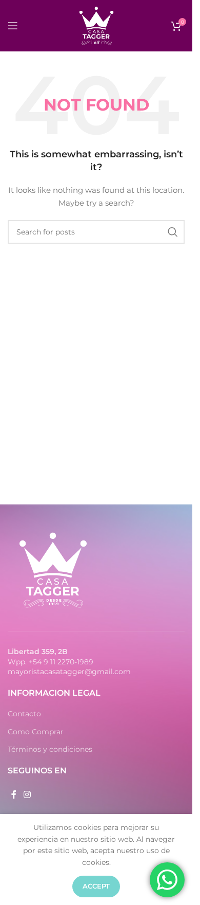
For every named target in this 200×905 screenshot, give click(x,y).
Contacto (24, 713)
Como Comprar (36, 731)
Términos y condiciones (50, 749)
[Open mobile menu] (13, 25)
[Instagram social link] (27, 795)
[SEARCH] (173, 232)
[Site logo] (96, 25)
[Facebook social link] (14, 795)
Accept (96, 886)
